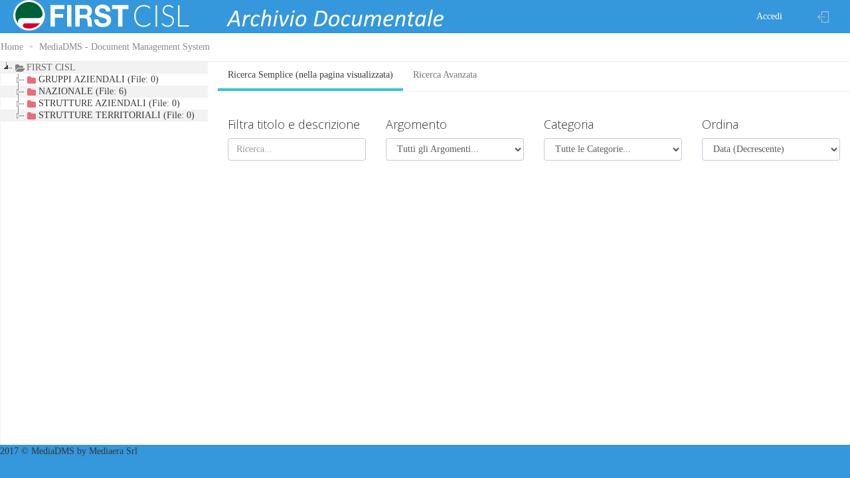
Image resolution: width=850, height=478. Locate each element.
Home (12, 47)
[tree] (106, 254)
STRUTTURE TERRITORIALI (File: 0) (117, 115)
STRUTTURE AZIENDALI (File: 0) (109, 103)
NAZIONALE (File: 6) (83, 91)
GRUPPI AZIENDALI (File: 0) (99, 79)
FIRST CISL (51, 67)
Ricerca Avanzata (445, 75)
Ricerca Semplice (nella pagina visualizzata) (310, 75)
